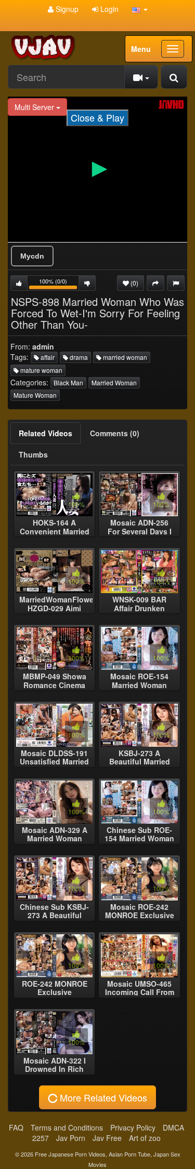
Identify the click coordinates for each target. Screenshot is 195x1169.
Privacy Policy (132, 1127)
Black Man (68, 382)
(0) (133, 282)
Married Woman (114, 382)
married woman (124, 357)
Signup (66, 9)
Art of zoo (145, 1138)
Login (108, 9)
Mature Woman (35, 395)
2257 (40, 1138)
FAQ (16, 1127)
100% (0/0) (59, 284)
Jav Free (107, 1138)
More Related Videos (102, 1097)
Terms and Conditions (67, 1127)
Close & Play (97, 117)
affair (47, 357)
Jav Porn (70, 1138)
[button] (140, 9)
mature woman (40, 370)
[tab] (45, 433)
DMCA (173, 1127)
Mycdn (32, 256)
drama (78, 357)
